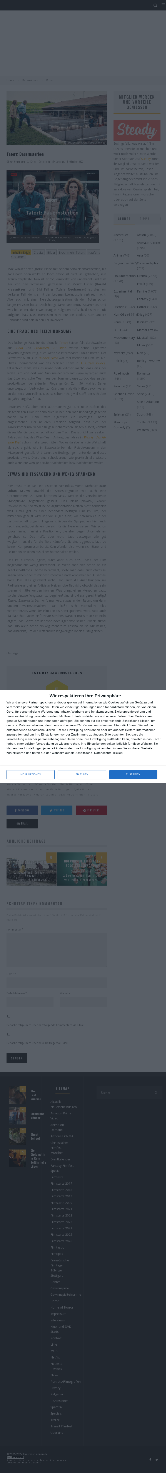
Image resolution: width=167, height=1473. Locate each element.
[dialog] (83, 736)
